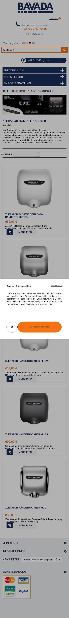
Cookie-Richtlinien (44, 304)
